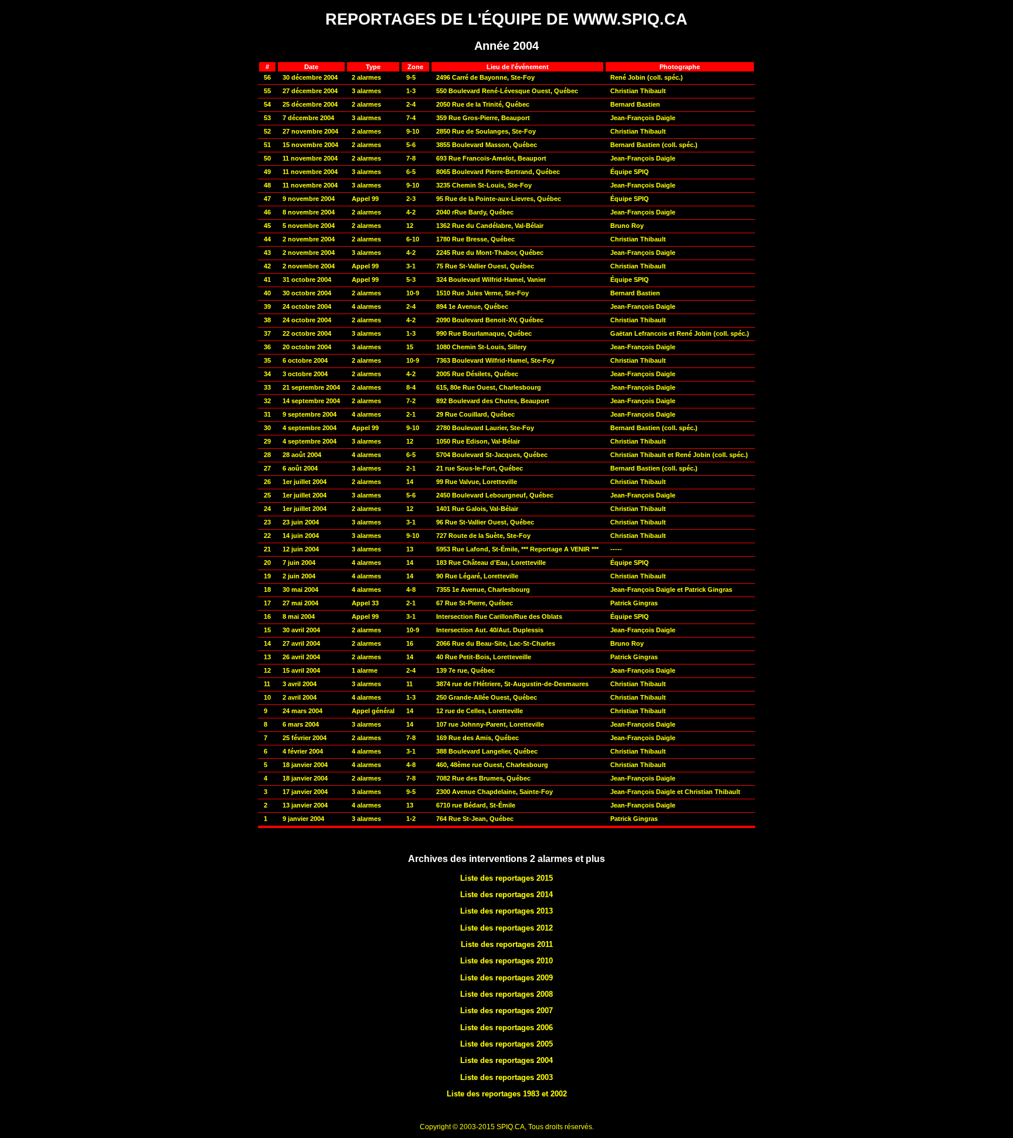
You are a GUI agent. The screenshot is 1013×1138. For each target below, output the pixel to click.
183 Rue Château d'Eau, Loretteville (491, 562)
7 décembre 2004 (308, 117)
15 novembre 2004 (310, 144)
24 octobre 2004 (307, 306)
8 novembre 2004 (309, 212)
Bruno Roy (627, 225)
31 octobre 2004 (307, 279)
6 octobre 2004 (305, 360)
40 (267, 293)
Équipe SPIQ (629, 171)
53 (267, 117)
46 (267, 212)
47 (267, 198)
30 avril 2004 (301, 629)
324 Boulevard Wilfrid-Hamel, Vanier (491, 279)
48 (267, 185)
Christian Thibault (638, 90)
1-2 (411, 818)
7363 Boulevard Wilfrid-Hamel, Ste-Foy (495, 360)
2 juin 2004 (299, 576)
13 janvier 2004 (305, 805)
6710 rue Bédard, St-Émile (475, 805)
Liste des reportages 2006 (506, 1027)
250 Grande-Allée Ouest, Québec (486, 697)
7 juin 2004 (299, 562)
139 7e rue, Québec (465, 670)
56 (267, 77)
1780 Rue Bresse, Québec (475, 239)
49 (267, 171)
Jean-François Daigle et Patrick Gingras (671, 589)
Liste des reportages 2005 (506, 1044)
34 (267, 373)
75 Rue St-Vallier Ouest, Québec (485, 266)
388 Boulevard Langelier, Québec (487, 751)
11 (267, 683)
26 (267, 481)
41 (267, 279)
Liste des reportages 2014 (506, 894)
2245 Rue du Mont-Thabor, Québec (489, 252)
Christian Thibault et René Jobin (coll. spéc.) (679, 454)
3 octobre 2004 (305, 373)
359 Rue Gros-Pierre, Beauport (483, 117)
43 (267, 252)
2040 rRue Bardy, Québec (475, 212)
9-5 (411, 77)
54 (267, 104)
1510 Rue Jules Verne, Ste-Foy (482, 293)
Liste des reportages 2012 (506, 928)
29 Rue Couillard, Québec (475, 414)
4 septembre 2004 (309, 427)
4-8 (411, 589)
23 (267, 522)
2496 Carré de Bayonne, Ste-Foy (485, 77)
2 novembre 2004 (309, 239)
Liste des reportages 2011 (507, 944)
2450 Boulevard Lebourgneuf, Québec (494, 495)
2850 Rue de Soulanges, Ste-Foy (486, 131)
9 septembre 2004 (309, 414)
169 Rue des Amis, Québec (477, 737)
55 (267, 90)
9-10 (412, 131)
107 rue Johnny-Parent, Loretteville (490, 724)
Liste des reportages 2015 (506, 878)
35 (267, 360)
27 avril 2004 (301, 643)
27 (267, 468)
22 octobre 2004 (307, 333)
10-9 (412, 293)
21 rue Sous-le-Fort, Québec (479, 468)
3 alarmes (366, 90)
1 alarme (365, 670)
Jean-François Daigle (642, 117)
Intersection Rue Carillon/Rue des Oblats (499, 616)
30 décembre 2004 (310, 77)
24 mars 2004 (302, 710)
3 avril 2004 (300, 683)
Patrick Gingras (634, 603)
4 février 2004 (303, 751)
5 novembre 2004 (309, 225)
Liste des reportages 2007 (506, 1010)
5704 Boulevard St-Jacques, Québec (492, 454)
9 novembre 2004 (309, 198)
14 (409, 481)
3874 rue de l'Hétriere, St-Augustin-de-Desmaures (512, 683)
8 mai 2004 (299, 616)
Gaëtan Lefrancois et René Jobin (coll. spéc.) (679, 333)
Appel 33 (365, 603)
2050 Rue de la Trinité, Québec (482, 104)
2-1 (411, 414)
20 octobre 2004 (307, 346)
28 (267, 454)
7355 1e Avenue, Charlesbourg (483, 589)
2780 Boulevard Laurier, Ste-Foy (485, 427)
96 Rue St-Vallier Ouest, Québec (485, 522)
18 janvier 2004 (305, 764)
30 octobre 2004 (307, 293)
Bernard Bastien (635, 104)
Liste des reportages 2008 (506, 994)
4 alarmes (366, 306)
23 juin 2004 (301, 522)
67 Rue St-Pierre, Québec (474, 603)
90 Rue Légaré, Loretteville (477, 576)
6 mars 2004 (301, 724)
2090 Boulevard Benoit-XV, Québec (489, 319)
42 (267, 266)
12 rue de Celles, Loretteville (479, 710)
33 (267, 387)
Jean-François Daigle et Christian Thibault (675, 791)
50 (267, 158)
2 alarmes (366, 77)
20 (267, 562)
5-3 (411, 279)
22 (267, 535)
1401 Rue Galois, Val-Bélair (477, 508)
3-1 (411, 266)
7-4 (411, 117)
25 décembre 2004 (310, 104)
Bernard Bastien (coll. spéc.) (654, 144)
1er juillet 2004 (305, 481)
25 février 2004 (305, 737)
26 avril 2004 (301, 656)
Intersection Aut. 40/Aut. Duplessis (489, 629)
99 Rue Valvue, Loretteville (476, 481)
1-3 (411, 90)
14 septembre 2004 (311, 400)
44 (267, 239)
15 (409, 346)
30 (267, 427)
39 (267, 306)
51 (267, 144)
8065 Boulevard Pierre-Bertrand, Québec (498, 171)
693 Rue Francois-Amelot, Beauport (491, 158)
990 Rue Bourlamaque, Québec (484, 333)
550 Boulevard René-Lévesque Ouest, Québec (507, 90)
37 (267, 333)
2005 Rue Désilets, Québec (477, 373)
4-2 (411, 212)
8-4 (411, 387)
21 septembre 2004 (311, 387)
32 (267, 400)
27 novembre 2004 (310, 131)
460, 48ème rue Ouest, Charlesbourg (492, 764)
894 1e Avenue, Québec (472, 306)
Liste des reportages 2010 (506, 960)
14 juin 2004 (301, 535)
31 (267, 414)
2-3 (411, 198)
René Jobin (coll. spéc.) (646, 77)
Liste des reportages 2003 (506, 1077)
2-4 (411, 104)
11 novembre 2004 (310, 158)
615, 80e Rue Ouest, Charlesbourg (488, 387)
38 (267, 319)
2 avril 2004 (300, 697)
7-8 (411, 158)
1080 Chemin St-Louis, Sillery (481, 346)
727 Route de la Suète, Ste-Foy (483, 535)
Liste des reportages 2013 (506, 911)
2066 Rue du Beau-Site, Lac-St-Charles (495, 643)
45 (267, 225)
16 (267, 616)
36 (267, 346)
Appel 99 (365, 198)
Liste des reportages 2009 (506, 977)
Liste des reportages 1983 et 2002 (507, 1093)
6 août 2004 (300, 468)
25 (267, 495)
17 (267, 603)
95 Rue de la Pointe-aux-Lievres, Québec (498, 198)
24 (267, 508)
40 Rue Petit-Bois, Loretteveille (483, 656)
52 (267, 131)
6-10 (412, 239)
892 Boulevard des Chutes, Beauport (492, 400)
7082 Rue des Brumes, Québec (483, 778)
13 (267, 656)
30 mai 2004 (300, 589)
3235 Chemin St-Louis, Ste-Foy (484, 185)
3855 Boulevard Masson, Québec (486, 144)
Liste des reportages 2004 (506, 1060)
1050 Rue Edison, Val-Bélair (478, 441)
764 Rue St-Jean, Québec (475, 818)
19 (267, 576)
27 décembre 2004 (310, 90)
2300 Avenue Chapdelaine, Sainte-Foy (494, 791)
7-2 (411, 400)
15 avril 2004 (301, 670)
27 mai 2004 (300, 603)
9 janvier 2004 (303, 818)
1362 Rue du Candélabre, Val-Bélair (489, 225)
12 (409, 225)
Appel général (373, 710)
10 (267, 697)
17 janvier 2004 (305, 791)
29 (267, 441)
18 (267, 589)
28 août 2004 (302, 454)
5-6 (411, 144)
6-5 (411, 171)
